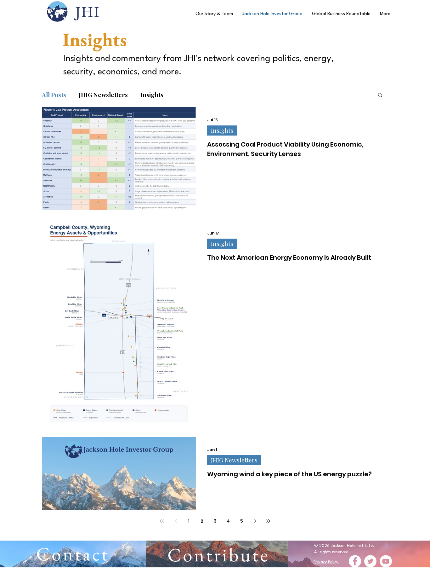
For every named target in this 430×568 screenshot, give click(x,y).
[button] (380, 95)
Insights (151, 94)
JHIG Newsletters (103, 94)
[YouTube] (386, 561)
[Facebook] (355, 561)
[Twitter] (370, 561)
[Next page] (254, 521)
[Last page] (268, 521)
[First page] (162, 521)
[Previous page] (175, 521)
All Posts (54, 94)
